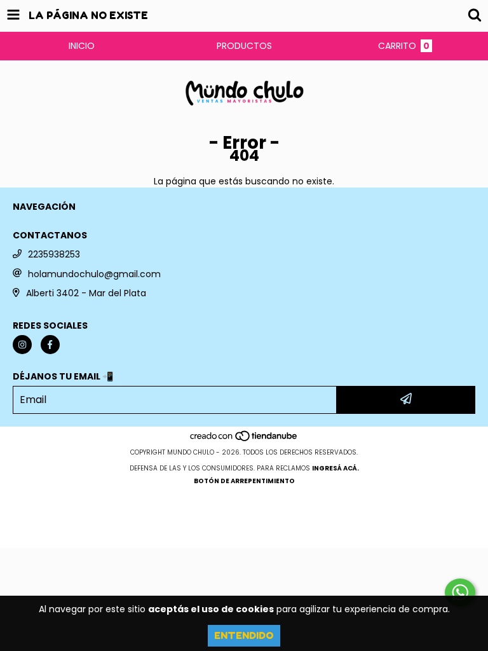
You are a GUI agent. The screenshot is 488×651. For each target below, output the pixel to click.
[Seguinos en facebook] (50, 344)
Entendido (244, 635)
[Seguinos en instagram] (22, 344)
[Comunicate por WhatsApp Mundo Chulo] (460, 592)
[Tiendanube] (244, 439)
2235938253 (54, 254)
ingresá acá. (335, 468)
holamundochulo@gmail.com (94, 274)
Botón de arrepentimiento (244, 481)
